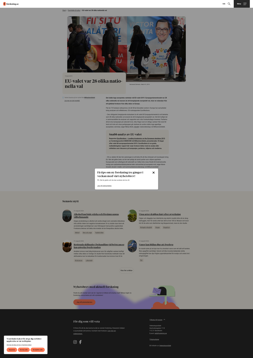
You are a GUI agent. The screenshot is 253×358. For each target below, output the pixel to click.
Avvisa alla (24, 350)
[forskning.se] (9, 4)
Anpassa (12, 350)
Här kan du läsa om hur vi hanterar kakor (19, 345)
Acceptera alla (38, 350)
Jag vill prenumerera (104, 186)
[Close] (153, 172)
